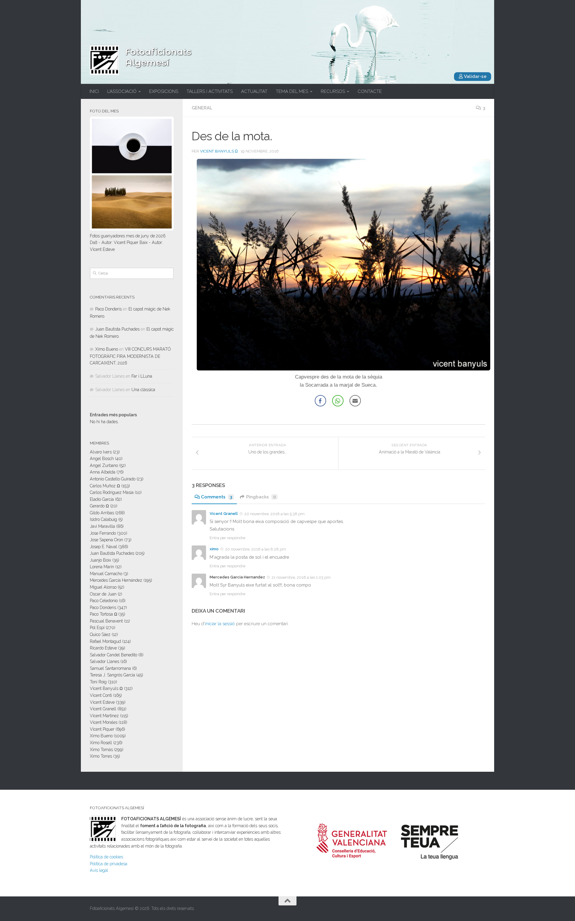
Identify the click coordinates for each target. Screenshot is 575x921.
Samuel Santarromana (110, 668)
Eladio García (102, 499)
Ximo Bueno (106, 349)
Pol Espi (97, 627)
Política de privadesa (108, 863)
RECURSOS (333, 91)
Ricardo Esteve (103, 648)
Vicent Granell (224, 513)
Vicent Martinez (104, 715)
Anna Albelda (102, 472)
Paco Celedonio (104, 600)
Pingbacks (261, 497)
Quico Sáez (100, 634)
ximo (214, 549)
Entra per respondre (227, 538)
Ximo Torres (101, 756)
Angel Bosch (102, 458)
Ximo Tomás (101, 749)
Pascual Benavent (106, 621)
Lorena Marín (102, 566)
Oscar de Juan (103, 594)
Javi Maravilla (102, 526)
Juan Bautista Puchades (117, 329)
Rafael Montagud (105, 641)
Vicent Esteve (102, 702)
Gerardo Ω (99, 506)
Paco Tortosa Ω (103, 614)
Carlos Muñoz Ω (105, 485)
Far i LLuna (141, 376)
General (202, 108)
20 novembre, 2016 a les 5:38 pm (274, 514)
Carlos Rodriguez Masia (112, 492)
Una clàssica (143, 389)
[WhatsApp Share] (338, 400)
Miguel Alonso (103, 587)
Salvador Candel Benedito (113, 654)
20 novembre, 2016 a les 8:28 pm (255, 549)
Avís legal (99, 870)
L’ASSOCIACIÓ (122, 91)
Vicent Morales (103, 722)
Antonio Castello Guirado (112, 479)
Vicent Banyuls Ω (219, 151)
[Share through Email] (355, 400)
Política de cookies (106, 856)
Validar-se (475, 76)
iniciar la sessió (220, 623)
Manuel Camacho (106, 573)
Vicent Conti (101, 695)
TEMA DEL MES (292, 91)
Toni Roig (98, 681)
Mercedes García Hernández (116, 580)
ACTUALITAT (254, 91)
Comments (216, 497)
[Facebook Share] (320, 400)
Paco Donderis (108, 309)
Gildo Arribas (102, 512)
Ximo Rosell (101, 742)
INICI (94, 91)
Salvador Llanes (104, 661)
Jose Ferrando (103, 533)
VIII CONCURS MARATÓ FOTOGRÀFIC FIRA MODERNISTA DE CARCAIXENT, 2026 (130, 356)
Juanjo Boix (100, 560)
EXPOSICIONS (163, 91)
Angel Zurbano (104, 465)
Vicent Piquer (102, 729)
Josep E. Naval (103, 546)
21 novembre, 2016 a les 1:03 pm (301, 577)
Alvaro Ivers (101, 452)
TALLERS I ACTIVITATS (210, 91)
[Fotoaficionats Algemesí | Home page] (104, 60)
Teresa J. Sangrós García (112, 675)
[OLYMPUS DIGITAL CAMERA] (343, 369)
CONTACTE (370, 91)
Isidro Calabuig (103, 519)
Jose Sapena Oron (106, 539)
